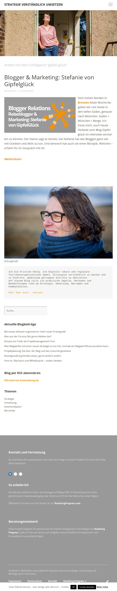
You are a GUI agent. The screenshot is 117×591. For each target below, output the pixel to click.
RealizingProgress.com (67, 503)
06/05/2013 (10, 90)
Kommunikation (13, 406)
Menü (110, 4)
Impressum (15, 581)
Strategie (9, 398)
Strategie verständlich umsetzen (33, 4)
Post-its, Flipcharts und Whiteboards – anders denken (33, 360)
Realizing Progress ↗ (74, 581)
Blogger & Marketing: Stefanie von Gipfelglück (49, 80)
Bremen (83, 102)
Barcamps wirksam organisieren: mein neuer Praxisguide (35, 331)
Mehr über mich (19, 292)
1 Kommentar (26, 90)
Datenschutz (34, 581)
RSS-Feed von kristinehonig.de (21, 380)
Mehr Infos (102, 586)
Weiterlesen (12, 159)
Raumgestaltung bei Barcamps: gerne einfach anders (32, 355)
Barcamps (9, 410)
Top (105, 581)
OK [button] (73, 587)
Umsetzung (10, 402)
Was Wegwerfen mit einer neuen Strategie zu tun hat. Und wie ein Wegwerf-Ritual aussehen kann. (56, 346)
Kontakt (38, 292)
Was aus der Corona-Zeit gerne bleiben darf (27, 336)
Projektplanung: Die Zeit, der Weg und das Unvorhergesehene (37, 351)
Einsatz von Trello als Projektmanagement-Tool (29, 341)
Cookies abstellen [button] (86, 587)
